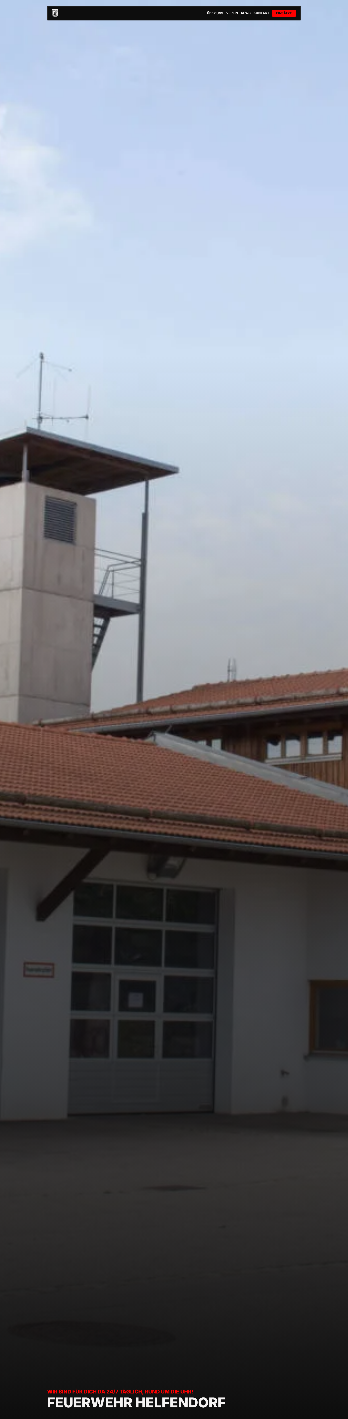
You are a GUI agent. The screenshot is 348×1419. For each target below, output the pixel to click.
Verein (232, 13)
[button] (215, 13)
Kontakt (261, 13)
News (246, 13)
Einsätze (284, 13)
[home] (55, 13)
